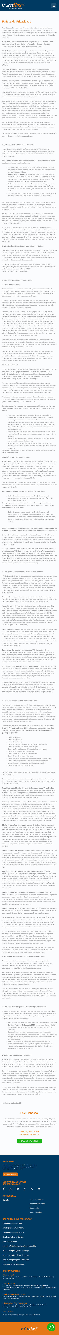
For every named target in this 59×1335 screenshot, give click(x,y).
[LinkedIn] (19, 1188)
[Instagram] (12, 1188)
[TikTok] (26, 1188)
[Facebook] (5, 1188)
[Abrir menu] (53, 5)
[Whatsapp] (33, 1188)
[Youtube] (40, 1188)
